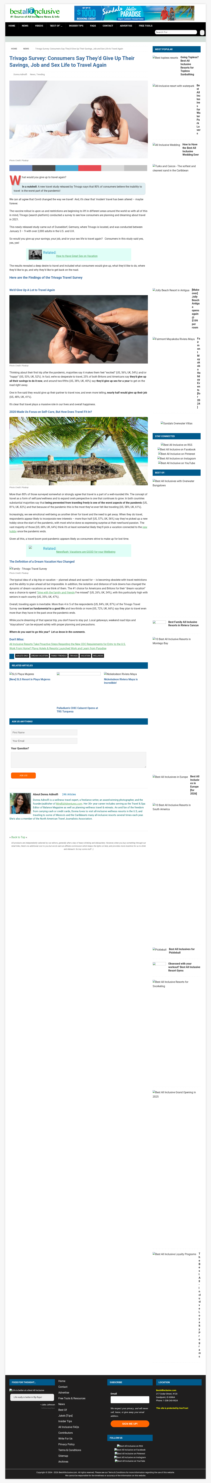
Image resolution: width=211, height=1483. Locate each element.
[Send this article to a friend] (112, 168)
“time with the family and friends (56, 592)
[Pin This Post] (89, 168)
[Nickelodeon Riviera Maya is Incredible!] (126, 674)
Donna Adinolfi (20, 74)
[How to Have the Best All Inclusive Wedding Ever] (166, 145)
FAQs (93, 25)
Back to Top (18, 837)
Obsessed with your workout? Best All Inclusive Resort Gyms (184, 967)
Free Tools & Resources (71, 1398)
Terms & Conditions (69, 1450)
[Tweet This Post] (43, 168)
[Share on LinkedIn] (66, 168)
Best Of (62, 1410)
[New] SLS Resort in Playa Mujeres (29, 679)
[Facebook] (183, 39)
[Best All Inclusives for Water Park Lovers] (173, 86)
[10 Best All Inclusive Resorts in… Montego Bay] (175, 641)
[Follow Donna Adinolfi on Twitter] (25, 824)
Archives (63, 1461)
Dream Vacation (39, 656)
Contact (108, 25)
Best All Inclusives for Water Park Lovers (198, 109)
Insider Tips (76, 25)
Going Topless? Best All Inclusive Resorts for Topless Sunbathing (190, 66)
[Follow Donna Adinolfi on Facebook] (14, 824)
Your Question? (20, 748)
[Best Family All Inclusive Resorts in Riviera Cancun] (159, 625)
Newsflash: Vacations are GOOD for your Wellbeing (85, 551)
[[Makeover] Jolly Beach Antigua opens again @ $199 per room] (171, 290)
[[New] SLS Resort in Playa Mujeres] (31, 674)
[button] (179, 1416)
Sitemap (63, 1455)
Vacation (85, 656)
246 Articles (69, 794)
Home (12, 25)
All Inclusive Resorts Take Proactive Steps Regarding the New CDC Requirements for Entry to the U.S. (67, 644)
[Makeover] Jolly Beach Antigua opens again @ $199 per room (196, 308)
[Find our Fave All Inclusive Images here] (176, 454)
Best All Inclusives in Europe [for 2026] (194, 785)
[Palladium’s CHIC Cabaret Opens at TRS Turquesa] (79, 688)
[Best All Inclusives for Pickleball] (159, 950)
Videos (39, 25)
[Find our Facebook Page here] (176, 449)
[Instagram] (190, 39)
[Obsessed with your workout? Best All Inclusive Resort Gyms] (159, 967)
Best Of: (160, 472)
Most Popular (164, 49)
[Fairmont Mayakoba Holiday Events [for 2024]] (174, 339)
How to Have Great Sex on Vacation (77, 256)
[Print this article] (135, 168)
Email (114, 1393)
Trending (40, 74)
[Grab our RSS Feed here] (177, 445)
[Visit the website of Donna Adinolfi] (10, 824)
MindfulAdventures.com (69, 803)
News (25, 25)
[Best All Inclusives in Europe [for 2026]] (170, 777)
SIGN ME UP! (130, 1423)
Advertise (126, 25)
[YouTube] (203, 39)
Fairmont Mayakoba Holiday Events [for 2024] (198, 373)
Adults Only (22, 656)
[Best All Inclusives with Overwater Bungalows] (175, 483)
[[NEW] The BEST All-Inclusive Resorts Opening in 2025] (175, 1094)
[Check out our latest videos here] (176, 463)
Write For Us (65, 1438)
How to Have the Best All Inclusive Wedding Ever (190, 149)
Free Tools (145, 25)
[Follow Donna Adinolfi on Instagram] (20, 824)
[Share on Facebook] (20, 168)
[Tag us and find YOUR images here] (176, 458)
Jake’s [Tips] (65, 1415)
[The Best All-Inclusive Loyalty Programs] (174, 1254)
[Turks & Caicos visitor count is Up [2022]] (175, 168)
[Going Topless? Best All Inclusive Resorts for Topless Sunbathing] (165, 58)
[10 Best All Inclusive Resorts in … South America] (175, 807)
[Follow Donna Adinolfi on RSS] (36, 824)
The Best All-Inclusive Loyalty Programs (200, 1305)
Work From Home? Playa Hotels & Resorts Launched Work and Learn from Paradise (57, 648)
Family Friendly (59, 656)
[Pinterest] (196, 39)
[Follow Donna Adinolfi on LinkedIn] (31, 824)
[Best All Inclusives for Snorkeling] (175, 984)
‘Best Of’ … (56, 25)
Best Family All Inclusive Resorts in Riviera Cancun (183, 623)
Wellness (98, 656)
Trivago (74, 656)
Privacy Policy (66, 1444)
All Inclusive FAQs (68, 1427)
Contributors (65, 1432)
